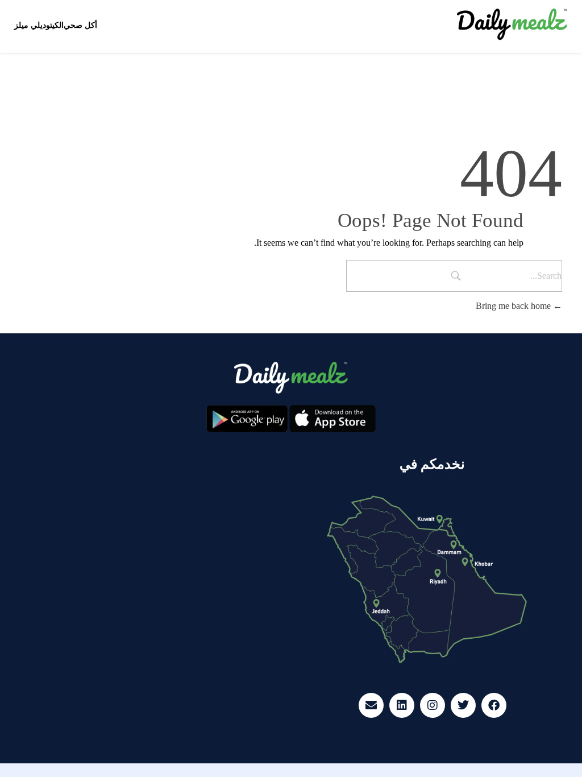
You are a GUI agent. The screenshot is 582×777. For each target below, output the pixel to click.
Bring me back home (514, 306)
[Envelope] (371, 705)
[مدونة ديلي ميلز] (512, 24)
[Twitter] (463, 705)
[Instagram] (432, 705)
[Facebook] (493, 705)
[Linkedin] (401, 705)
